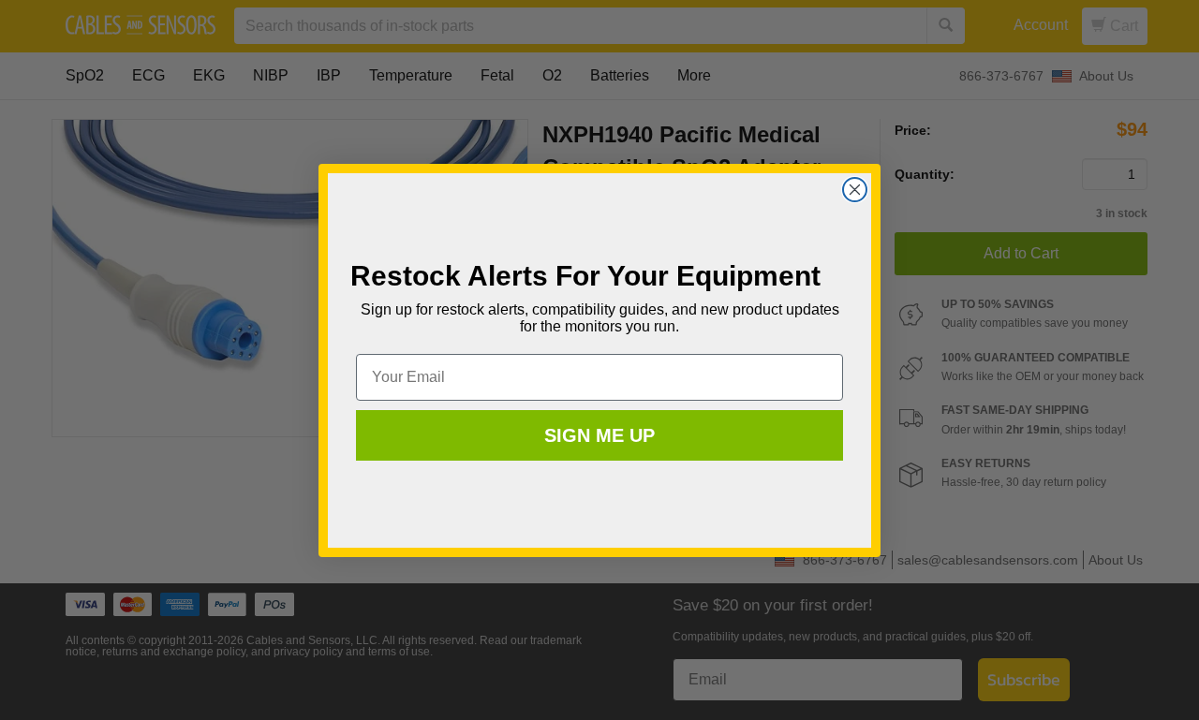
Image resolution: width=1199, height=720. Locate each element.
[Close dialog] (854, 189)
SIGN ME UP (599, 435)
